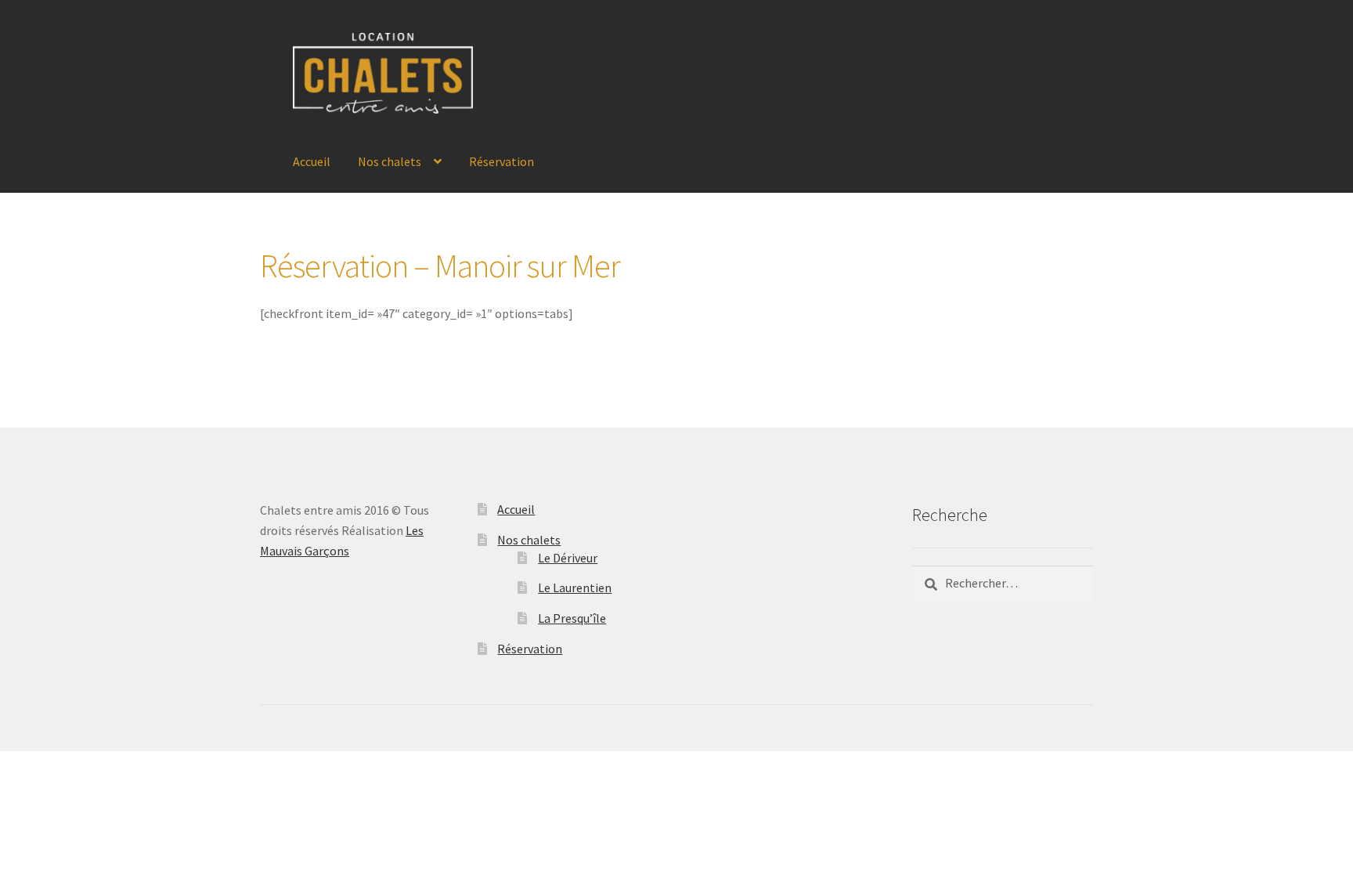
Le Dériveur (567, 558)
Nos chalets (389, 161)
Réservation (501, 161)
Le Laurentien (575, 587)
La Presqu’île (572, 618)
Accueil (311, 161)
